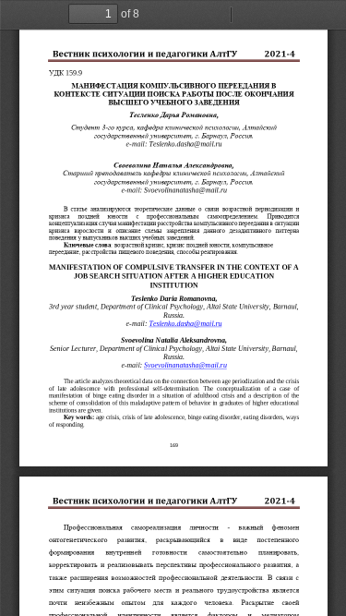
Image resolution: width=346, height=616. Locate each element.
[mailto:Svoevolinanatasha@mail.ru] (184, 365)
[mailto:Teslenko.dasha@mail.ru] (185, 324)
